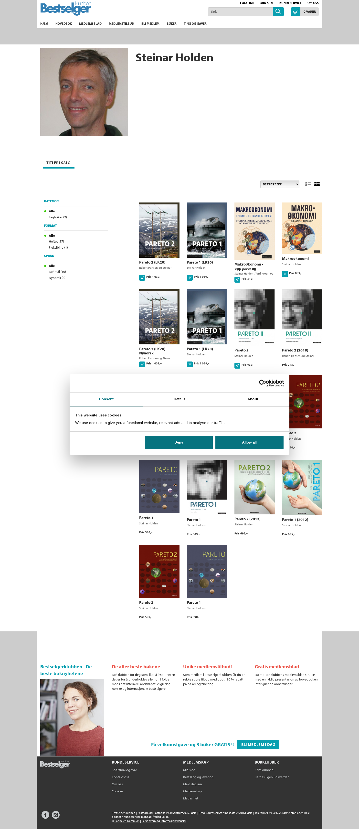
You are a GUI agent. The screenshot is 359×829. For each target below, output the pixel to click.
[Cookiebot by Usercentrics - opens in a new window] (262, 383)
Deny (178, 442)
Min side (267, 3)
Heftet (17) (56, 241)
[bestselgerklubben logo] (55, 764)
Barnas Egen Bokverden (272, 777)
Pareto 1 (146, 517)
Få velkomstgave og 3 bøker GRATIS (190, 744)
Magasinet (190, 798)
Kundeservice (290, 3)
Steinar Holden (196, 267)
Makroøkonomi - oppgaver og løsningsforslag (248, 268)
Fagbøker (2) (58, 217)
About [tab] (252, 399)
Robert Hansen (148, 267)
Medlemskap (192, 791)
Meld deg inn (192, 784)
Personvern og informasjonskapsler (164, 821)
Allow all (249, 442)
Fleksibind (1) (58, 247)
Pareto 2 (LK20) (152, 262)
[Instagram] (56, 817)
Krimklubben (264, 770)
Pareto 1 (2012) (295, 519)
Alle (52, 211)
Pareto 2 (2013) (247, 518)
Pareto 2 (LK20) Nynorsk (152, 351)
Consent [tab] (106, 399)
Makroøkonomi (295, 258)
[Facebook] (45, 817)
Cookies (117, 791)
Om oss (313, 3)
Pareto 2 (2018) (295, 350)
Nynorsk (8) (57, 278)
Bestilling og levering (198, 777)
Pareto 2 (241, 350)
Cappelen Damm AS (127, 821)
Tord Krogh (262, 273)
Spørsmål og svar (124, 770)
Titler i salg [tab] (58, 162)
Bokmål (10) (57, 271)
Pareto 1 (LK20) (200, 262)
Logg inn (247, 3)
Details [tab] (180, 399)
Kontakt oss (120, 777)
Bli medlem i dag (258, 744)
